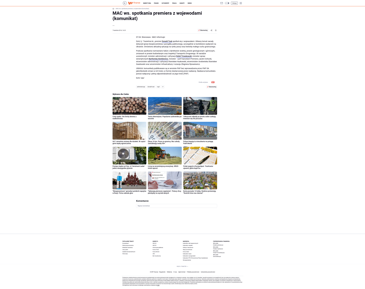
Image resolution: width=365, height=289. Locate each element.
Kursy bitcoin (156, 251)
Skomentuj (203, 30)
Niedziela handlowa (127, 247)
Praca (174, 3)
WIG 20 (154, 243)
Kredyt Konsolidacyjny (219, 252)
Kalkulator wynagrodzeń (189, 256)
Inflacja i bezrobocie (188, 247)
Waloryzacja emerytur (128, 245)
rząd (158, 87)
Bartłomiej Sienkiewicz (158, 59)
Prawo (156, 3)
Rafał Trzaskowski (184, 56)
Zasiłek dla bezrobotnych (128, 251)
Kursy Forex (156, 249)
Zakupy (182, 3)
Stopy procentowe (187, 249)
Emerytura (147, 3)
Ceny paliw (125, 249)
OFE (154, 253)
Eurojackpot (125, 243)
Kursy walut (186, 251)
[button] (227, 3)
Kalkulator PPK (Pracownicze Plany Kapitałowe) (195, 258)
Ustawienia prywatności (207, 272)
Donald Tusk (167, 41)
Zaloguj (234, 3)
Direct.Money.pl (217, 256)
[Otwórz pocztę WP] (221, 3)
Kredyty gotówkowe (218, 245)
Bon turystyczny (157, 256)
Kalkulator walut (187, 253)
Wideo (190, 3)
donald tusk (151, 87)
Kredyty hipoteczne (218, 249)
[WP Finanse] (135, 3)
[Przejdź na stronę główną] (125, 4)
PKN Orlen (125, 253)
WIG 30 (154, 245)
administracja (141, 87)
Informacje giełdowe (158, 247)
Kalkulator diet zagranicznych (190, 243)
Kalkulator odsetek (187, 245)
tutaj (158, 285)
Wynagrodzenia (187, 260)
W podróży (165, 3)
